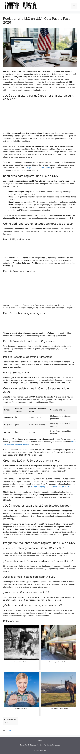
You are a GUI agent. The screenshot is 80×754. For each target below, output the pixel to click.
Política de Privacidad (52, 745)
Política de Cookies (35, 745)
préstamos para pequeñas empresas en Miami (50, 487)
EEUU (8, 730)
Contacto (23, 745)
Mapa (40, 740)
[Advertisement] (40, 117)
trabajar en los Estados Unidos (38, 168)
